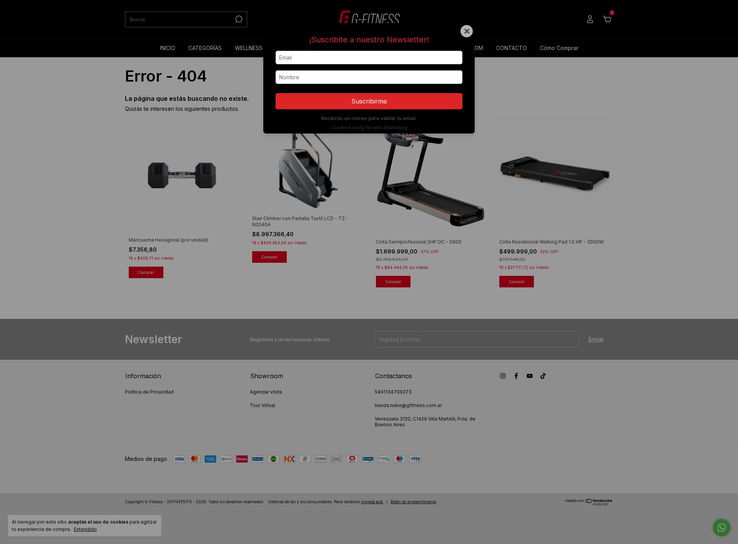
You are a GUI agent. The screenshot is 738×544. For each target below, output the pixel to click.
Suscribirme (369, 101)
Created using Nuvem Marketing (369, 127)
